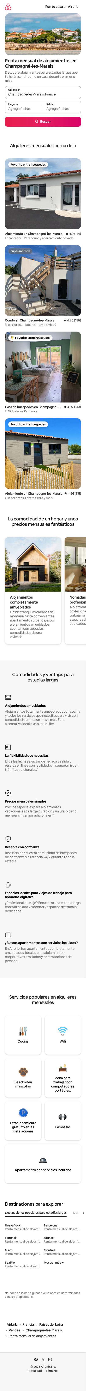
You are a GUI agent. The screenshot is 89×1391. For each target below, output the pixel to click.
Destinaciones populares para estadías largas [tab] (36, 1212)
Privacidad (35, 1371)
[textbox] (24, 108)
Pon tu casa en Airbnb (61, 7)
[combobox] (43, 94)
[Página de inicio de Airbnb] (8, 6)
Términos (52, 1371)
